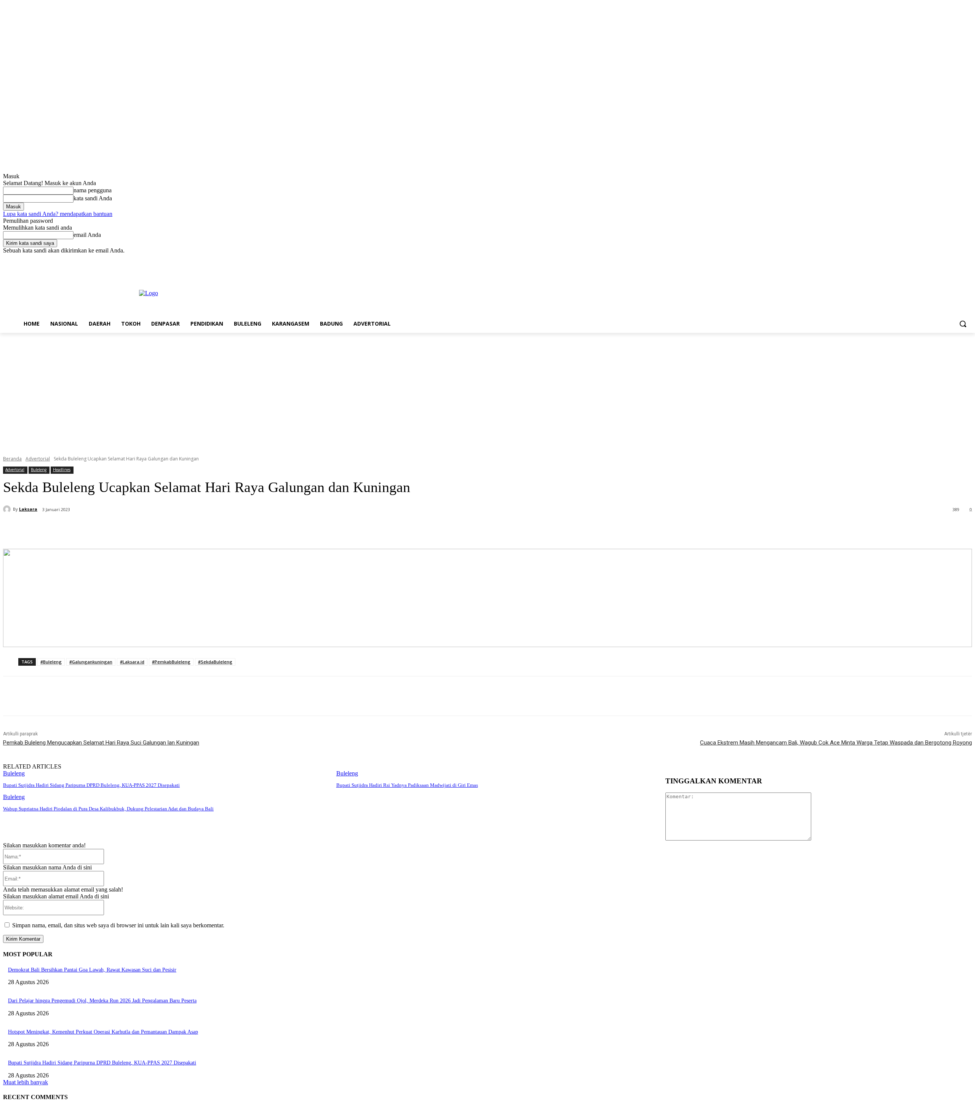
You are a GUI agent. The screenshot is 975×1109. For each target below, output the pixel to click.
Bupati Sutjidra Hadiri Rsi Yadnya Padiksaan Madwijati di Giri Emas (407, 785)
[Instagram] (936, 259)
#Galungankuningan (90, 662)
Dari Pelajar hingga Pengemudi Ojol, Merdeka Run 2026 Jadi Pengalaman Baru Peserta (102, 1001)
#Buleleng (51, 662)
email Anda (87, 235)
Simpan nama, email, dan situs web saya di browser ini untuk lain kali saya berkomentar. (118, 925)
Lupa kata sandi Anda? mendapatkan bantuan (57, 214)
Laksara (28, 509)
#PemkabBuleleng (171, 662)
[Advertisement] (487, 390)
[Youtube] (967, 259)
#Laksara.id (132, 662)
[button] (963, 324)
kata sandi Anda (93, 198)
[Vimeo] (957, 259)
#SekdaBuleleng (215, 662)
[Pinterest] (132, 529)
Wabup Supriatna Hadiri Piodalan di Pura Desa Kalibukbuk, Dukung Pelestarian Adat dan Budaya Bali (108, 809)
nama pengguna (93, 190)
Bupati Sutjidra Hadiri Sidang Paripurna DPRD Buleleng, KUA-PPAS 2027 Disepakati (91, 785)
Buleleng (38, 469)
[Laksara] (8, 509)
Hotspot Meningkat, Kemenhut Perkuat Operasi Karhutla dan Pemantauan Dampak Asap (103, 1032)
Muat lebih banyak (25, 1082)
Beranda (12, 458)
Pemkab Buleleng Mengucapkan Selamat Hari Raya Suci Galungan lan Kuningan (101, 742)
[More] (188, 529)
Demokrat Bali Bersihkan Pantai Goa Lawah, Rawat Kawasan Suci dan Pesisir (92, 970)
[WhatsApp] (160, 529)
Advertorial (38, 458)
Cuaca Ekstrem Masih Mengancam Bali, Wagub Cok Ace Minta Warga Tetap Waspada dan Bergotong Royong (836, 742)
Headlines (61, 469)
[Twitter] (946, 259)
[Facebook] (925, 259)
